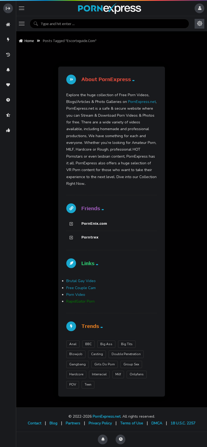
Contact (34, 423)
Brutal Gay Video (81, 280)
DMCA (156, 423)
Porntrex (89, 237)
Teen (88, 384)
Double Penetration (126, 354)
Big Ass (106, 344)
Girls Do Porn (104, 364)
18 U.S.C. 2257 (183, 423)
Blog (53, 423)
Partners (73, 423)
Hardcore (76, 374)
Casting (97, 354)
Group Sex (131, 364)
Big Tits (127, 344)
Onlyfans (137, 374)
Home (28, 41)
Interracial (99, 374)
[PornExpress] (109, 8)
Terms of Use (131, 423)
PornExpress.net (142, 101)
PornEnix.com (94, 223)
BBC (88, 344)
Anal (73, 344)
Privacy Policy (100, 423)
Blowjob (75, 354)
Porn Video (75, 294)
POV (72, 384)
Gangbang (77, 364)
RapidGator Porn (80, 301)
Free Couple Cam (81, 287)
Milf (118, 374)
